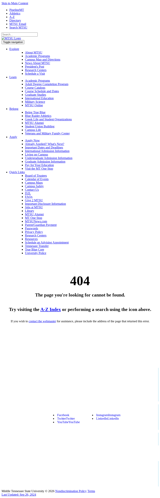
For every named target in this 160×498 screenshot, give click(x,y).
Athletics (14, 13)
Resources (31, 239)
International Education (39, 98)
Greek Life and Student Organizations (48, 119)
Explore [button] (14, 49)
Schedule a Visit (35, 73)
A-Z (12, 17)
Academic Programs (37, 56)
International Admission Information (47, 151)
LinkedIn (107, 418)
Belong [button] (13, 108)
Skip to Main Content (15, 3)
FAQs (28, 196)
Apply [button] (13, 137)
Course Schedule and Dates (42, 91)
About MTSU (33, 52)
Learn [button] (13, 77)
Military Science (35, 101)
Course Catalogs (35, 87)
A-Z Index (50, 309)
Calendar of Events (37, 179)
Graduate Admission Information (45, 161)
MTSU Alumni (34, 122)
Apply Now (32, 140)
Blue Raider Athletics (38, 115)
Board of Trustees (36, 175)
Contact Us (32, 189)
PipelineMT (16, 10)
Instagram (108, 415)
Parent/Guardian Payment (41, 225)
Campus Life (33, 130)
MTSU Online (34, 105)
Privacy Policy (34, 232)
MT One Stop (33, 217)
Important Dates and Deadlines (44, 147)
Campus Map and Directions (42, 59)
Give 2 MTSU (34, 200)
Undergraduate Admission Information (48, 158)
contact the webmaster (42, 321)
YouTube (68, 422)
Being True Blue (35, 112)
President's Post (34, 66)
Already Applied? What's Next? (44, 144)
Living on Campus (36, 154)
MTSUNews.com (36, 221)
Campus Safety (34, 186)
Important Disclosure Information (45, 203)
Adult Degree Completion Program (46, 84)
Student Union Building (39, 126)
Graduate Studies (35, 94)
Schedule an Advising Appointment (47, 242)
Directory (15, 20)
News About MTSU (37, 63)
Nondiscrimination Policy (71, 491)
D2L (28, 193)
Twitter (66, 418)
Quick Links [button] (17, 172)
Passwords (31, 228)
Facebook (63, 415)
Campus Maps (34, 182)
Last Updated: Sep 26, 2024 (19, 494)
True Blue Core (34, 249)
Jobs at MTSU (34, 207)
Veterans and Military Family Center (47, 133)
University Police (35, 253)
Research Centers (35, 70)
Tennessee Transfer (37, 246)
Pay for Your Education (39, 165)
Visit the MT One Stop (39, 168)
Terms (91, 491)
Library (29, 210)
